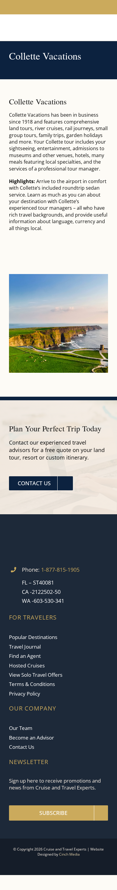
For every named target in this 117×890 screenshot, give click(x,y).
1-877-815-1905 (60, 569)
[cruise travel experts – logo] (32, 23)
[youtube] (54, 7)
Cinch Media (69, 854)
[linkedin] (73, 7)
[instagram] (63, 7)
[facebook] (44, 7)
